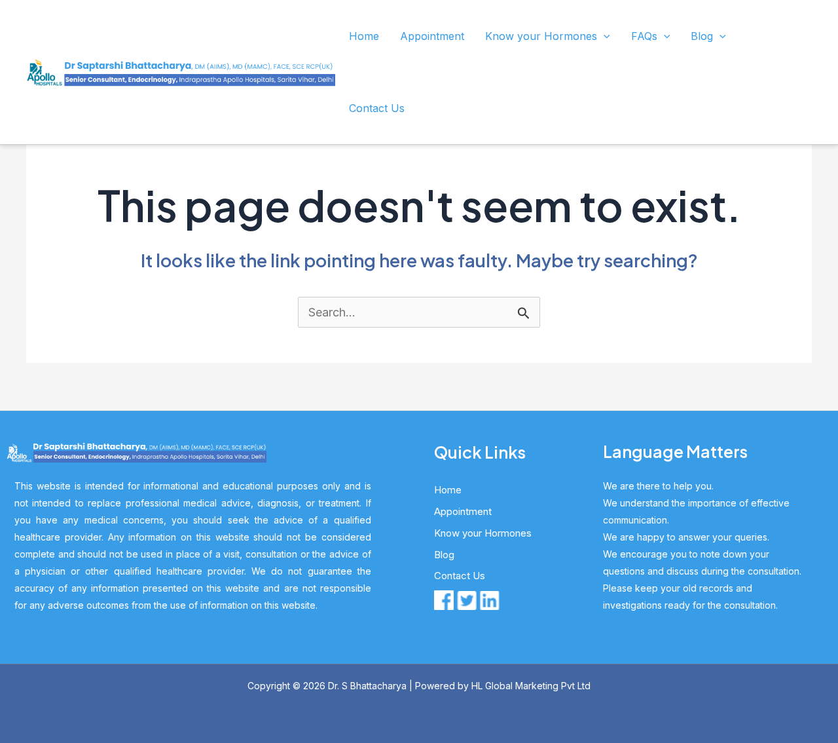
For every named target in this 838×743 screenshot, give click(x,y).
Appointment (432, 36)
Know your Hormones (541, 36)
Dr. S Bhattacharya (367, 685)
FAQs (644, 36)
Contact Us (377, 108)
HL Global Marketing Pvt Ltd (531, 685)
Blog (702, 36)
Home (364, 36)
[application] (603, 36)
